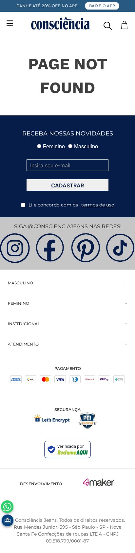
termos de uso (97, 204)
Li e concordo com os (71, 204)
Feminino (54, 146)
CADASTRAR (67, 185)
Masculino (86, 146)
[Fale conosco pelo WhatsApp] (7, 506)
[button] (108, 24)
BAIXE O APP (102, 5)
